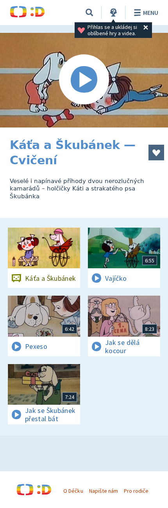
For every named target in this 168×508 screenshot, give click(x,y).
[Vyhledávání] (89, 12)
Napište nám (103, 490)
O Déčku (73, 490)
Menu (150, 12)
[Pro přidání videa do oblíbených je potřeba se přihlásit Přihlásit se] (156, 152)
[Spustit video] (84, 80)
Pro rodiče (136, 490)
